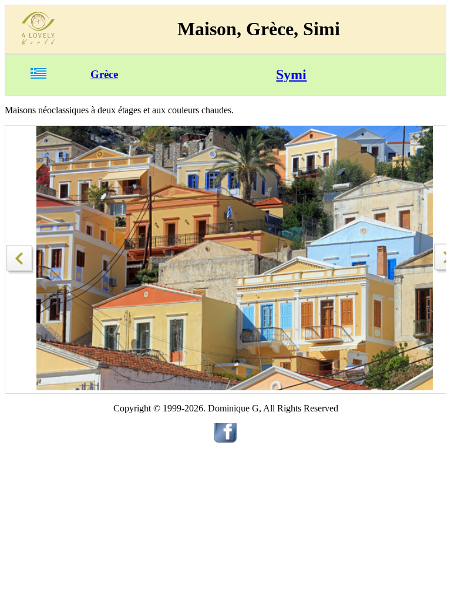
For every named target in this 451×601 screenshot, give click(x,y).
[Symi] (20, 256)
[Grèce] (38, 75)
